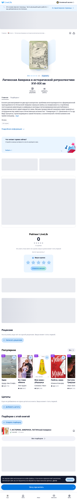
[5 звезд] (36, 76)
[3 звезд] (33, 76)
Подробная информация (12, 129)
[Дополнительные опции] (73, 487)
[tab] (5, 98)
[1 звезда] (29, 76)
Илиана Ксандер (57, 383)
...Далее (54, 481)
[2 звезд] (31, 76)
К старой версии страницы (62, 8)
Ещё (17, 116)
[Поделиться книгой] (73, 33)
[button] (38, 55)
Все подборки (37, 438)
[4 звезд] (35, 76)
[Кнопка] (14, 358)
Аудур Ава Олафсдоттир (11, 383)
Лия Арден (22, 386)
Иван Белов (71, 386)
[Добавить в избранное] (70, 33)
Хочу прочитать (36, 487)
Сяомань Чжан (40, 386)
